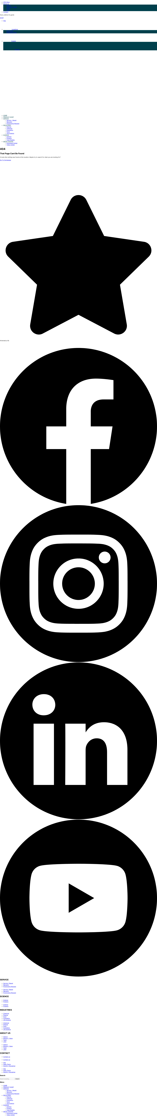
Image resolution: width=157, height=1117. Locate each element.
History (9, 5)
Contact (5, 12)
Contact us (6, 1057)
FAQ (4, 21)
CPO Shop (6, 2)
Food (8, 132)
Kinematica (10, 31)
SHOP (2, 18)
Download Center (12, 143)
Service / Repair (8, 983)
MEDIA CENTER (8, 141)
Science (9, 136)
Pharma (9, 127)
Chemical (9, 128)
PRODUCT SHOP (8, 117)
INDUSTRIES (7, 125)
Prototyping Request (13, 123)
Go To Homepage (5, 160)
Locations (14, 29)
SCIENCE (6, 135)
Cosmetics (10, 130)
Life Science (10, 133)
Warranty (9, 122)
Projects (9, 138)
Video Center (11, 145)
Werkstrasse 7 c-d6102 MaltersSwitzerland (5, 343)
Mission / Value (8, 1038)
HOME (5, 115)
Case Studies (11, 140)
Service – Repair (12, 120)
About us (6, 4)
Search (17, 1078)
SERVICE (6, 118)
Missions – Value (12, 7)
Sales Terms (7, 1064)
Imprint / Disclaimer (9, 1066)
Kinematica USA (12, 32)
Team (8, 8)
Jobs (8, 10)
